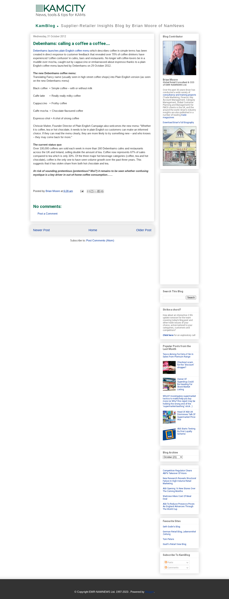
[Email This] (88, 191)
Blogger (149, 591)
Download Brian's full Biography (178, 122)
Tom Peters (168, 539)
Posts (170, 562)
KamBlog (47, 25)
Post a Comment (47, 213)
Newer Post (41, 230)
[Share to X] (95, 191)
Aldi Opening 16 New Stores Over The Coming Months (179, 489)
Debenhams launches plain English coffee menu (61, 50)
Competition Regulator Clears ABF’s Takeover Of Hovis (177, 471)
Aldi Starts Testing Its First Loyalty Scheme (186, 431)
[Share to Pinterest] (102, 191)
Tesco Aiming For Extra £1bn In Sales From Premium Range (178, 355)
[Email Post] (81, 191)
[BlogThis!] (92, 191)
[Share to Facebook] (99, 191)
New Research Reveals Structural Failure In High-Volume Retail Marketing (179, 481)
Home (93, 230)
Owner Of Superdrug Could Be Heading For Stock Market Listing (185, 384)
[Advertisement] (179, 228)
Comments (173, 567)
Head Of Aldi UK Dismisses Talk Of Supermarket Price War (186, 416)
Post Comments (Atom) (100, 240)
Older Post (143, 230)
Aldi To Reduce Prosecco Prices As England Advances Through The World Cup (178, 506)
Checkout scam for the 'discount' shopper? (185, 365)
